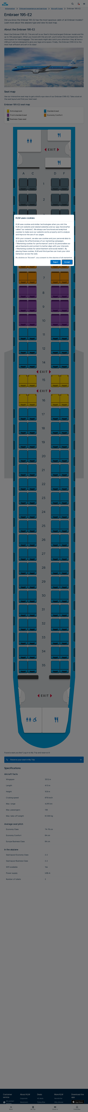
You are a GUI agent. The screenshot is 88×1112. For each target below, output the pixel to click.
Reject (55, 262)
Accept (67, 262)
